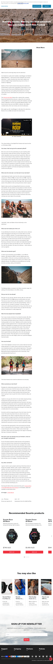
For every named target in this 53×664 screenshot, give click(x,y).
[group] (6, 593)
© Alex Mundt (10, 492)
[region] (26, 4)
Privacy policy (26, 3)
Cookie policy (20, 3)
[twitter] (36, 656)
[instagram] (29, 656)
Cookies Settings (4, 6)
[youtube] (39, 656)
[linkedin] (47, 656)
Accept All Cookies (37, 6)
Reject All (47, 6)
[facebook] (32, 656)
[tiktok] (43, 656)
